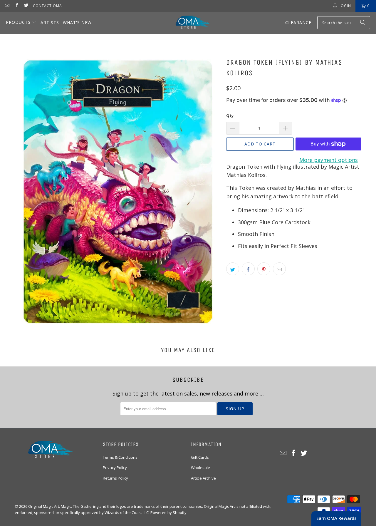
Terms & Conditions (120, 457)
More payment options (328, 159)
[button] (21, 23)
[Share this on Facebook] (248, 268)
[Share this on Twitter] (232, 268)
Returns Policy (115, 478)
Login (345, 5)
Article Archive (203, 478)
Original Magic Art (43, 506)
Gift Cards (200, 457)
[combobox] (343, 22)
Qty (230, 115)
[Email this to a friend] (279, 268)
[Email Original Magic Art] (6, 5)
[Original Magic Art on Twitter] (26, 5)
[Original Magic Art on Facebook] (16, 5)
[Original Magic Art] (188, 22)
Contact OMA (47, 5)
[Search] (362, 22)
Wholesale (200, 467)
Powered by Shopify (168, 512)
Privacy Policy (115, 467)
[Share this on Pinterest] (263, 268)
